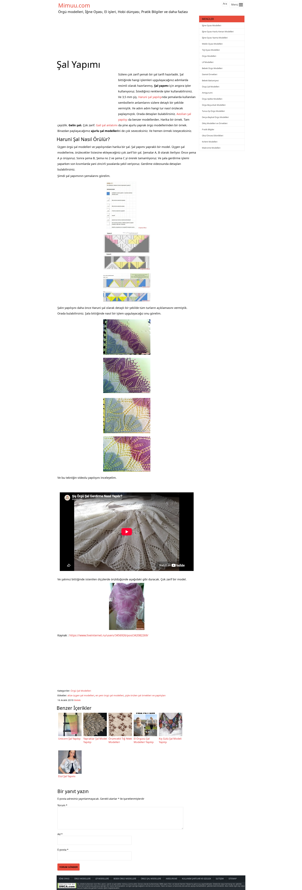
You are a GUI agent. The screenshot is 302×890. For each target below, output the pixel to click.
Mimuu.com (74, 5)
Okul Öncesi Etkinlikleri (212, 135)
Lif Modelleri (207, 62)
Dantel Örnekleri (209, 74)
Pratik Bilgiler (208, 129)
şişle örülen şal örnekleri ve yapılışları (145, 695)
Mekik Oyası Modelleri (212, 43)
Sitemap (233, 878)
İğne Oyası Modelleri (211, 25)
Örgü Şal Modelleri (81, 690)
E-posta (62, 849)
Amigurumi (207, 92)
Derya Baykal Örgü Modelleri (215, 117)
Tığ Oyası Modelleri (211, 49)
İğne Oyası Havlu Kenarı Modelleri (218, 31)
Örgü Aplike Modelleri (212, 98)
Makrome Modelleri (211, 147)
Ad (60, 834)
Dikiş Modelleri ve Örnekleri (214, 123)
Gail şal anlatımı (106, 125)
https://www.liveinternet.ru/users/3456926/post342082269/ (108, 635)
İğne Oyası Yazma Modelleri (215, 37)
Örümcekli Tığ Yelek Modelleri (120, 740)
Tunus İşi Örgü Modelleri (213, 111)
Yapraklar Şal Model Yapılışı (95, 740)
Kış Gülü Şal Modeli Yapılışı (170, 740)
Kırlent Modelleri (209, 141)
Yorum (62, 805)
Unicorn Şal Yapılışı (69, 738)
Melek (77, 700)
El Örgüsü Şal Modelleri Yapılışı (144, 740)
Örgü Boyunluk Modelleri (214, 105)
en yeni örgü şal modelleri (109, 695)
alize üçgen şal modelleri (80, 695)
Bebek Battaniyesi (210, 80)
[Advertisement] (127, 36)
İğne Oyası (64, 878)
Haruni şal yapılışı (150, 97)
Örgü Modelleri (209, 56)
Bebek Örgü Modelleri (212, 68)
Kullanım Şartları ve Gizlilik (196, 878)
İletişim (220, 878)
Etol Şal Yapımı (66, 776)
